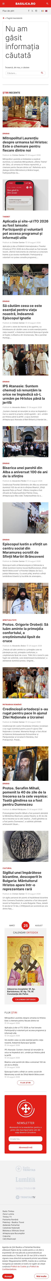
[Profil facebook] (28, 11)
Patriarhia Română (10, 1219)
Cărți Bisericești (9, 1239)
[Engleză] (46, 11)
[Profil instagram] (36, 11)
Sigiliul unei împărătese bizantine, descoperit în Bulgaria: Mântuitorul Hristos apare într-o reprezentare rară (22, 881)
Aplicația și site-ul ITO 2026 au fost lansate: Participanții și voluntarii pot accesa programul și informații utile (25, 229)
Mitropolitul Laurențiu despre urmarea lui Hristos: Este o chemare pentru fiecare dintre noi (25, 144)
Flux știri (25, 1083)
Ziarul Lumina (8, 1214)
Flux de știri (8, 10)
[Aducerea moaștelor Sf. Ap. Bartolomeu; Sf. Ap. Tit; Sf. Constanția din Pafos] (25, 961)
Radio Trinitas (8, 1211)
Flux (11, 1012)
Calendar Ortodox (25, 1000)
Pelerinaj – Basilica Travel (13, 1222)
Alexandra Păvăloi (19, 481)
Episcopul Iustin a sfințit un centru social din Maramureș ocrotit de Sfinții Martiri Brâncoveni (25, 550)
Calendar (25, 932)
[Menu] (3, 3)
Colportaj (6, 1236)
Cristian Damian (18, 155)
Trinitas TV (7, 1217)
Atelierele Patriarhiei (11, 1225)
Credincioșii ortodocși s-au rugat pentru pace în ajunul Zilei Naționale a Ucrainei (25, 713)
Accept (8, 1276)
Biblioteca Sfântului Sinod (13, 1230)
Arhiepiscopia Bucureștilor (14, 1233)
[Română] (43, 11)
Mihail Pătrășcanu (19, 809)
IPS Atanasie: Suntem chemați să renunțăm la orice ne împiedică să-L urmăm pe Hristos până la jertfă (24, 394)
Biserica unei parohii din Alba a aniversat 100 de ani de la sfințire (25, 472)
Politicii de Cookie (18, 1266)
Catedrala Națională (11, 1228)
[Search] (47, 3)
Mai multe (41, 1276)
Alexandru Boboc (19, 407)
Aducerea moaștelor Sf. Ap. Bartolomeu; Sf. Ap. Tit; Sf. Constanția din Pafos (21, 991)
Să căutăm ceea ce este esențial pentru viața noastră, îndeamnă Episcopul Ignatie (22, 312)
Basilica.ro (25, 3)
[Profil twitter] (32, 11)
